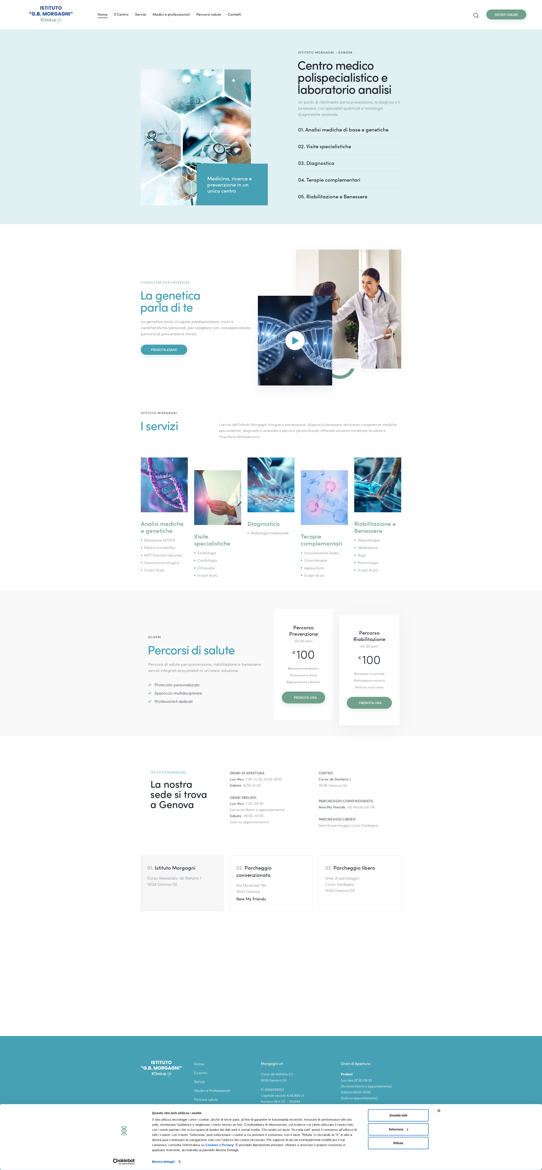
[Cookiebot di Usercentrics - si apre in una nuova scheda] (123, 1162)
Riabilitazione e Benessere (332, 196)
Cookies (211, 1145)
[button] (182, 883)
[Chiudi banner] (438, 1110)
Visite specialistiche (324, 146)
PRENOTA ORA (305, 697)
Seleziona (396, 1129)
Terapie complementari (329, 179)
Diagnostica (316, 162)
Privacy (228, 1145)
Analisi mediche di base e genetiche (343, 129)
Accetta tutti (398, 1115)
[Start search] (476, 15)
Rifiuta (398, 1143)
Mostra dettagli (163, 1161)
